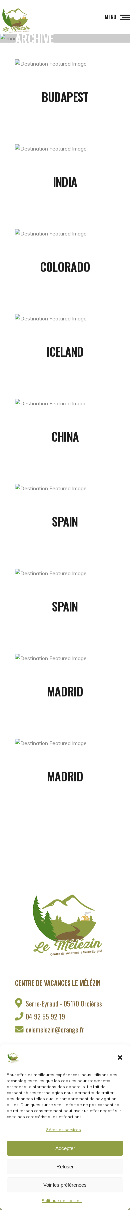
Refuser (65, 1166)
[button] (120, 1057)
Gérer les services (63, 1129)
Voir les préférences (65, 1185)
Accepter (65, 1148)
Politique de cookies (62, 1200)
